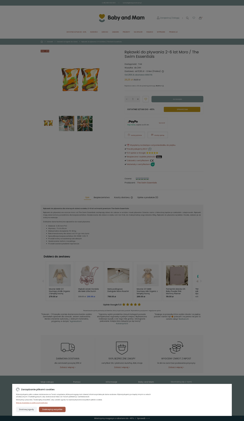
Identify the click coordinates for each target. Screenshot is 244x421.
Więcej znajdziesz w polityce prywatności (32, 403)
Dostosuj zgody (26, 409)
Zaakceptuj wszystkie (52, 409)
